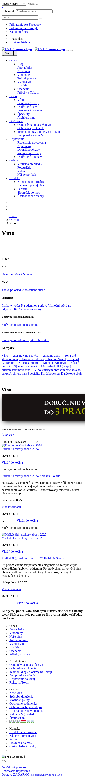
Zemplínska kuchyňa (30, 135)
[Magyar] (23, 721)
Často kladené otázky (30, 196)
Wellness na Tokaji (29, 153)
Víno (20, 99)
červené (27, 274)
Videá (21, 171)
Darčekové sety (27, 106)
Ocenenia (23, 89)
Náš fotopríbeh (26, 174)
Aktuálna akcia (49, 355)
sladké (6, 290)
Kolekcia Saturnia (31, 359)
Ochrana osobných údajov (25, 707)
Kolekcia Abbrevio (53, 362)
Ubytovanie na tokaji (22, 679)
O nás (13, 60)
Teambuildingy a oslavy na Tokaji (38, 131)
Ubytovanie (16, 139)
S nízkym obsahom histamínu (20, 324)
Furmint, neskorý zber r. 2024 (20, 449)
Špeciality (23, 114)
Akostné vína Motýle (23, 355)
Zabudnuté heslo (19, 31)
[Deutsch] (15, 721)
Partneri (22, 189)
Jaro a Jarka (24, 67)
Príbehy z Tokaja (28, 92)
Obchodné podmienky (23, 703)
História (22, 85)
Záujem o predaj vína (30, 185)
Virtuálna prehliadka (30, 164)
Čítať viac (8, 435)
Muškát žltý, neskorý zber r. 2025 (22, 538)
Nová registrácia (19, 42)
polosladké (17, 290)
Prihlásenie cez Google (23, 28)
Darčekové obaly (28, 103)
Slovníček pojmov (28, 192)
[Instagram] (16, 750)
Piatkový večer (11, 305)
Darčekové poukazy (29, 110)
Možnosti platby (19, 700)
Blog (20, 64)
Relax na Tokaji (19, 682)
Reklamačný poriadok (23, 714)
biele (5, 274)
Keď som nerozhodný (27, 309)
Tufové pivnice (26, 78)
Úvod (13, 216)
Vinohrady (24, 74)
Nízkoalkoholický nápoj (54, 366)
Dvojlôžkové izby (28, 149)
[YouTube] (13, 750)
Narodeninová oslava (34, 305)
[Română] (28, 721)
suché (41, 290)
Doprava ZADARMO (32, 774)
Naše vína (23, 71)
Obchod (14, 219)
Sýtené (17, 366)
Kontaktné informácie (30, 181)
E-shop (13, 96)
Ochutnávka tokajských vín (34, 124)
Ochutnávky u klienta (30, 128)
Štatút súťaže (17, 718)
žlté (10, 274)
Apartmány (24, 146)
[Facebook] (10, 750)
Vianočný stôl (57, 305)
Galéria (14, 160)
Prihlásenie (8, 11)
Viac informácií (11, 507)
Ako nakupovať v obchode (26, 710)
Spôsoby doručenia (21, 696)
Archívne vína (26, 117)
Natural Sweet (55, 359)
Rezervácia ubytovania (31, 142)
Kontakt (14, 178)
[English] (11, 721)
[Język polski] (19, 721)
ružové (18, 274)
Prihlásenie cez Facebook (25, 24)
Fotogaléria (24, 167)
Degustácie (16, 121)
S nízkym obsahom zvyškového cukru (25, 340)
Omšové (30, 366)
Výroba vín (24, 81)
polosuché (31, 290)
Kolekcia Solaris (27, 362)
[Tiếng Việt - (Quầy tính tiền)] (32, 721)
